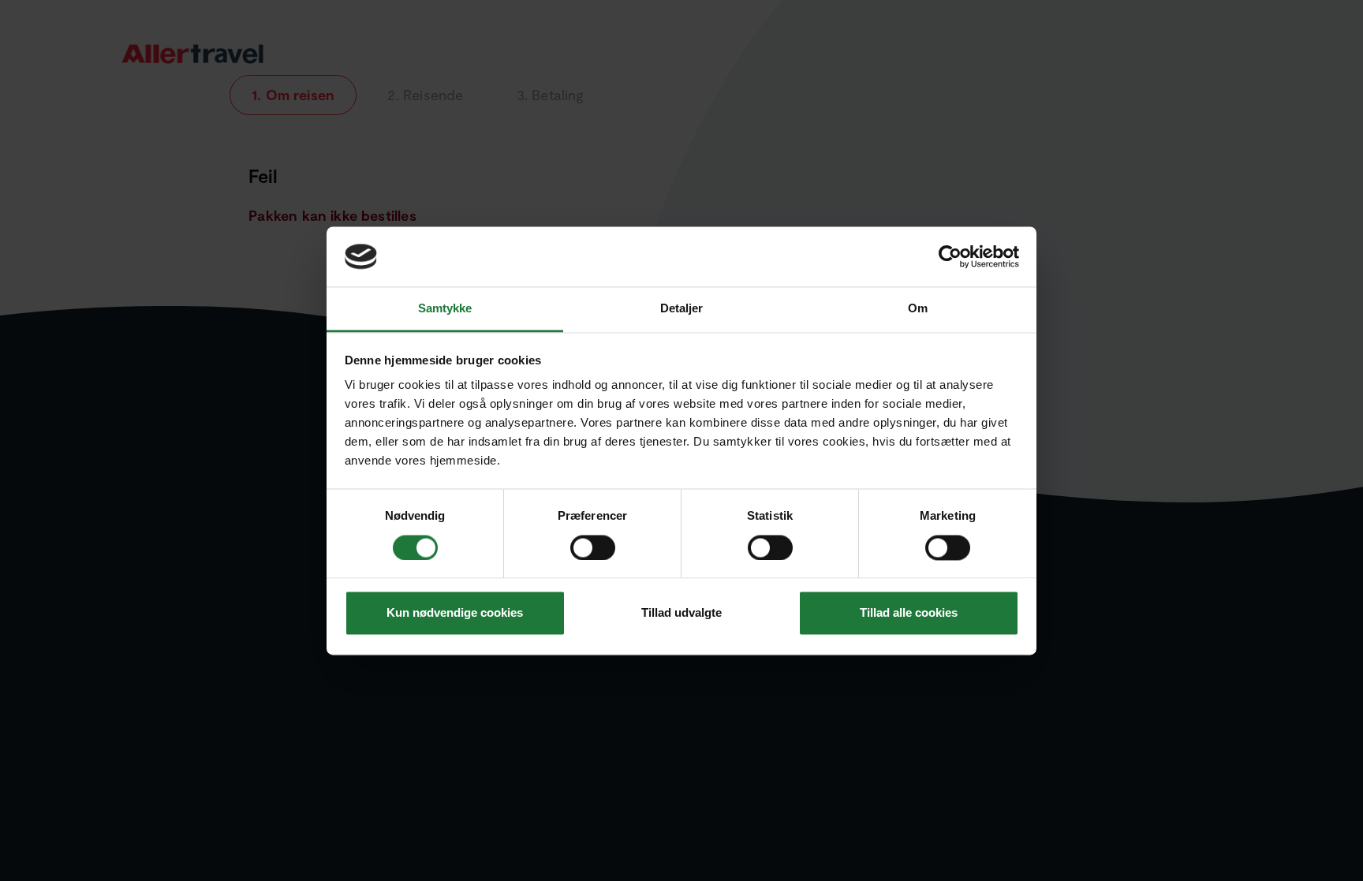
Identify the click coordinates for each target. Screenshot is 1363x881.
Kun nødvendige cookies (454, 613)
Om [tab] (918, 308)
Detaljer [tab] (682, 308)
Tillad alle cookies (909, 613)
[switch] (594, 547)
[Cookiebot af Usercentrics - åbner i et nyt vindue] (950, 256)
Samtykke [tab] (445, 308)
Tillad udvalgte (681, 613)
